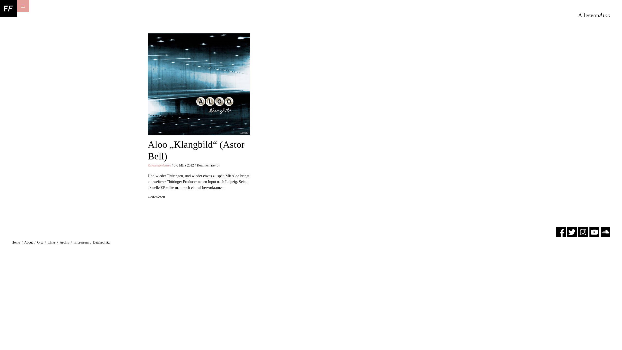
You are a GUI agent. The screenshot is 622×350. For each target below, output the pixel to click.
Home (16, 242)
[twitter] (572, 232)
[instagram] (583, 232)
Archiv (64, 242)
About (28, 242)
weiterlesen (156, 197)
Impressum (81, 242)
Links (51, 242)
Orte (40, 242)
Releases (159, 165)
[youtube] (594, 232)
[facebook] (561, 232)
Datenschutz (101, 242)
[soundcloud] (605, 232)
